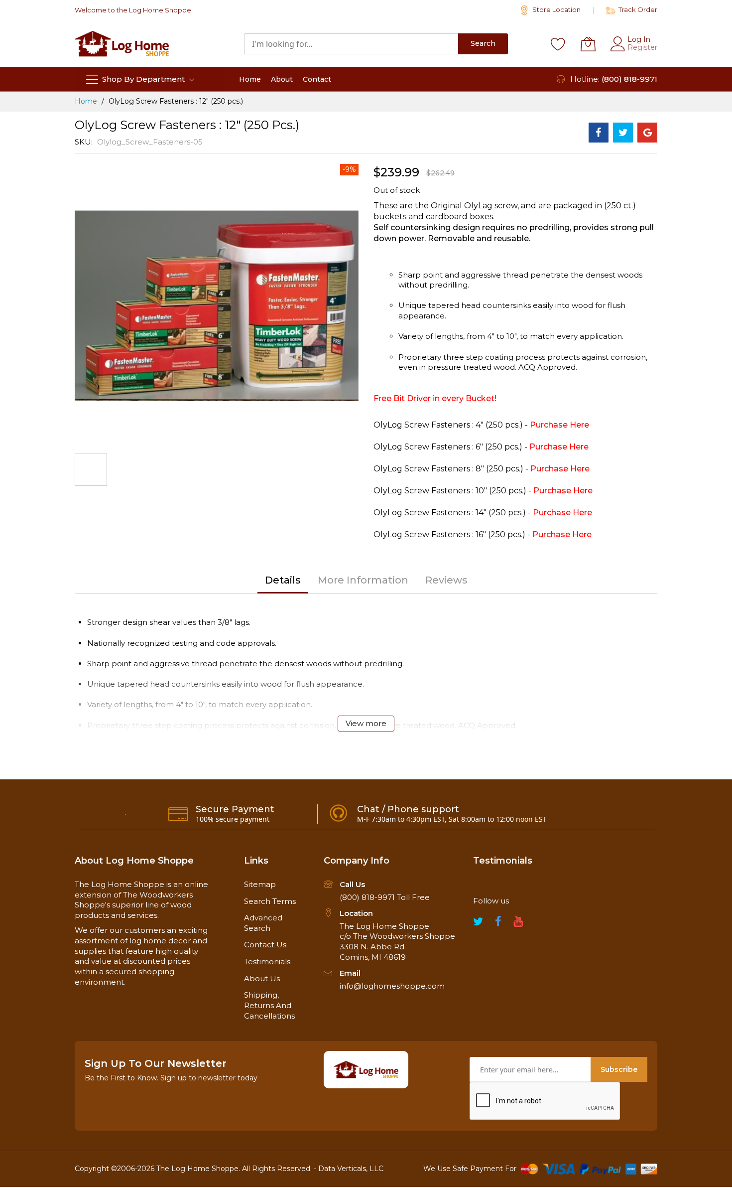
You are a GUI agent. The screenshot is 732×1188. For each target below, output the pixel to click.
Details (283, 580)
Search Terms (270, 901)
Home (86, 101)
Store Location (556, 9)
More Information (363, 580)
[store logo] (122, 43)
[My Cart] (588, 43)
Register (642, 47)
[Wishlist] (558, 43)
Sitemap (260, 884)
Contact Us (265, 944)
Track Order (637, 9)
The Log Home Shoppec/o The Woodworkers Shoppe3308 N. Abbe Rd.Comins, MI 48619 (397, 941)
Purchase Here (559, 425)
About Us (262, 978)
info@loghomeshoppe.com (392, 986)
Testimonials (267, 961)
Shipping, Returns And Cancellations (269, 1005)
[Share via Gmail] (647, 133)
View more (366, 723)
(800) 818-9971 (629, 79)
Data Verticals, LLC (350, 1168)
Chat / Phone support (408, 809)
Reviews (446, 580)
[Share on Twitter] (623, 133)
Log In (638, 39)
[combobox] (351, 43)
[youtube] (518, 924)
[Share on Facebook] (599, 133)
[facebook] (498, 924)
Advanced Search (263, 923)
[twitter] (478, 924)
